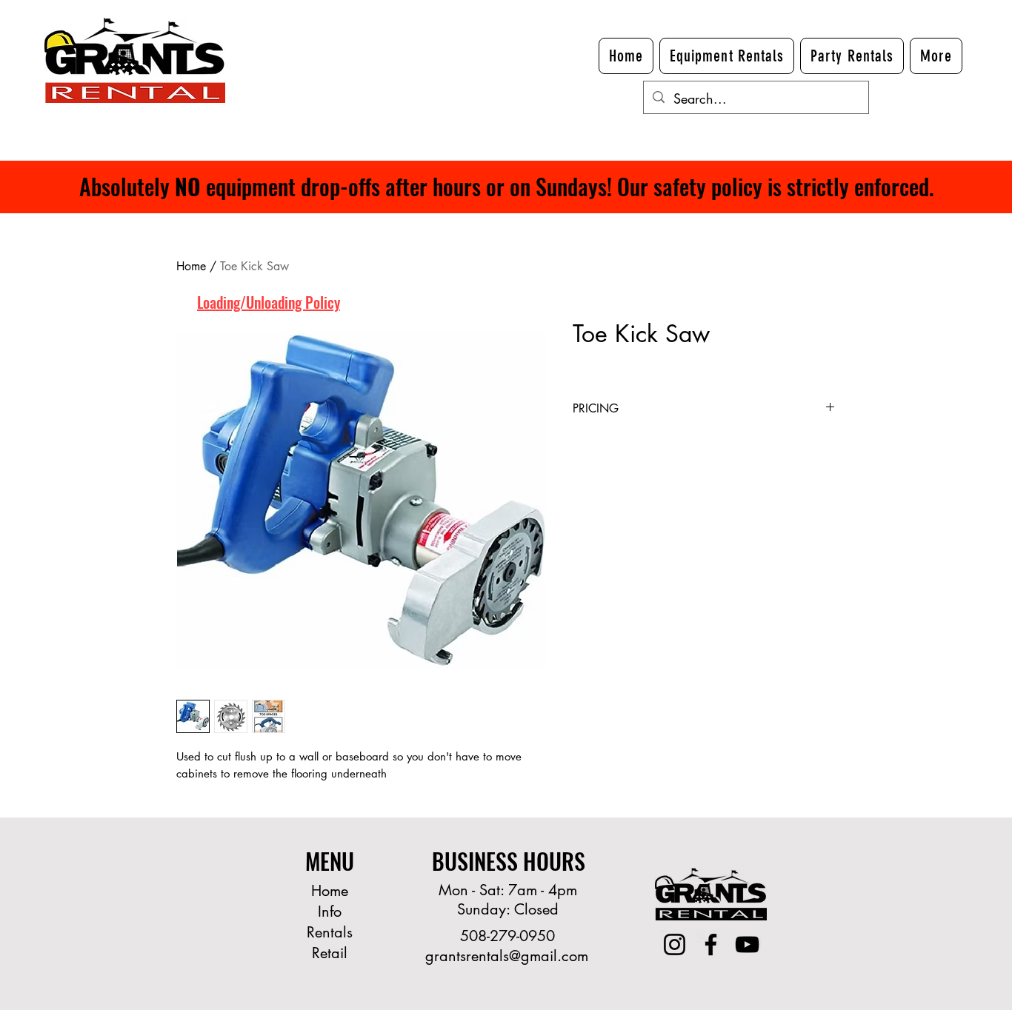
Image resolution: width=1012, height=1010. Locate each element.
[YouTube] (747, 944)
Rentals (330, 932)
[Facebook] (710, 944)
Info (330, 911)
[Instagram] (674, 944)
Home (191, 266)
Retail (329, 953)
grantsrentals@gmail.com (506, 956)
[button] (936, 56)
